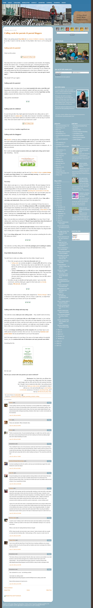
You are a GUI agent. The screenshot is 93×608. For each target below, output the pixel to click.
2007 (57, 345)
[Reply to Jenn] (49, 420)
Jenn (10, 420)
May (59, 329)
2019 (57, 185)
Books (64, 2)
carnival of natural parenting (63, 135)
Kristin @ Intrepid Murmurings (16, 461)
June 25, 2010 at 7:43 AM (15, 456)
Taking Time (12, 540)
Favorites (57, 2)
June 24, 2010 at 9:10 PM (15, 425)
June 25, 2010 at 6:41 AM (15, 439)
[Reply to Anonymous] (49, 444)
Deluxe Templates (38, 603)
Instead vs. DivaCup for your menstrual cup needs (84, 194)
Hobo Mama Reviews (78, 135)
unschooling (59, 171)
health (57, 157)
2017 (57, 189)
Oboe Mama (44, 209)
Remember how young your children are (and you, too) (63, 257)
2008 (57, 343)
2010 (57, 205)
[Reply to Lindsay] (49, 488)
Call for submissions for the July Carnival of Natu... (63, 238)
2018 (57, 187)
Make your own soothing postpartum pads (84, 209)
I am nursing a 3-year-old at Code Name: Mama (62, 275)
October (60, 211)
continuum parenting (16, 396)
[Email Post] (22, 395)
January (60, 338)
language (58, 159)
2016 (57, 192)
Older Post (48, 590)
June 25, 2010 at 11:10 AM (15, 513)
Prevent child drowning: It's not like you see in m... (63, 227)
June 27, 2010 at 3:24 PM (15, 549)
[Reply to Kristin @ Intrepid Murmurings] (49, 461)
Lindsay (11, 488)
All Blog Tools (46, 603)
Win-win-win (16, 284)
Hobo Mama (21, 603)
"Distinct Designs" (42, 294)
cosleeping (58, 144)
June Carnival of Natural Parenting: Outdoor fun (63, 316)
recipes (57, 169)
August (59, 215)
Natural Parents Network (79, 137)
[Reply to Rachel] (49, 403)
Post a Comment (8, 587)
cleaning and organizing (62, 139)
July (59, 218)
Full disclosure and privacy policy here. (64, 116)
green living (59, 155)
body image (59, 131)
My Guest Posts (77, 129)
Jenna (10, 430)
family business (59, 150)
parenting (28, 396)
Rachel (11, 402)
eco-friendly (43, 282)
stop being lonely (43, 390)
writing (37, 396)
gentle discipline (60, 153)
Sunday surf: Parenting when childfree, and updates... (63, 321)
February (60, 336)
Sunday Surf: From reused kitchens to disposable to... (62, 244)
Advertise (41, 2)
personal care (59, 163)
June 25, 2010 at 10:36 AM (15, 483)
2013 (57, 198)
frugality (23, 396)
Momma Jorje (12, 517)
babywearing (59, 127)
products (33, 396)
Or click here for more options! (62, 77)
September (60, 213)
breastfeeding (59, 133)
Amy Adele (34, 172)
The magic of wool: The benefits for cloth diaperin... (63, 233)
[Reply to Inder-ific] (49, 473)
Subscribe (17, 2)
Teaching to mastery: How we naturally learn (84, 150)
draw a (45, 172)
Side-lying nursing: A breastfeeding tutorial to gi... (63, 281)
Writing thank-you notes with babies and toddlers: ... (63, 290)
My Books (75, 127)
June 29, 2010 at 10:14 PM (15, 583)
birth (57, 129)
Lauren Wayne (14, 603)
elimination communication (62, 146)
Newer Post (7, 590)
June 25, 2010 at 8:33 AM (15, 468)
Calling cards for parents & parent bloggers (23, 33)
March (59, 334)
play (57, 165)
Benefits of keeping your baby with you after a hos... (63, 307)
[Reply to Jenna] (49, 430)
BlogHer (9, 139)
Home (4, 2)
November (60, 209)
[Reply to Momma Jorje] (49, 518)
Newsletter (26, 2)
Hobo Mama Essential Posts (80, 126)
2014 (57, 196)
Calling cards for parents (12, 48)
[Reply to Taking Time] (49, 540)
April (59, 332)
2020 (57, 183)
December (60, 207)
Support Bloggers (77, 139)
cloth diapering (59, 142)
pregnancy (58, 167)
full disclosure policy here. (44, 391)
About (10, 2)
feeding (57, 152)
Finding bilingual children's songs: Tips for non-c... (63, 266)
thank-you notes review (33, 386)
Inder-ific (11, 473)
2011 (57, 203)
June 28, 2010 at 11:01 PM (15, 564)
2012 (57, 200)
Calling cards (15, 263)
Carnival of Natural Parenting (80, 131)
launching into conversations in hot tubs (38, 190)
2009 (57, 341)
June (59, 220)
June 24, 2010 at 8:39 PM (15, 415)
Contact (34, 2)
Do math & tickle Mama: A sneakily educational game (83, 180)
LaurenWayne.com (77, 133)
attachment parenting (61, 126)
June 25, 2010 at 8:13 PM (15, 535)
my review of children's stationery (35, 39)
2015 (57, 194)
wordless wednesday (61, 173)
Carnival (49, 2)
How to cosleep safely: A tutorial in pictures (83, 165)
